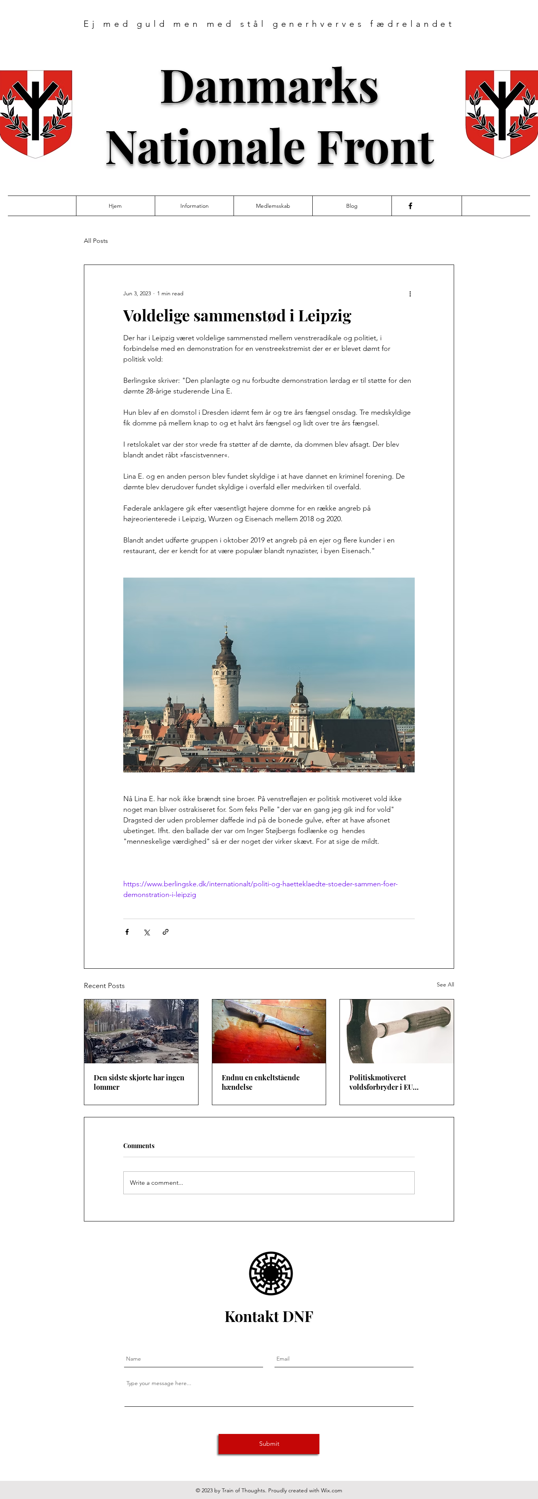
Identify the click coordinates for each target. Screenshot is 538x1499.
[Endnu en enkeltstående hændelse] (269, 1031)
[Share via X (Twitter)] (146, 932)
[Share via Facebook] (127, 932)
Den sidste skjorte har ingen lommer (139, 1082)
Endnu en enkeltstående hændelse (261, 1082)
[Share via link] (165, 932)
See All (445, 984)
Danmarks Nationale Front (269, 114)
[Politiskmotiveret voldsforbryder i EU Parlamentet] (397, 1031)
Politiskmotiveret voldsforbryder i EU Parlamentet (381, 1082)
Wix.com (331, 1490)
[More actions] (410, 293)
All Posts (96, 240)
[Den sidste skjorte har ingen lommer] (141, 1031)
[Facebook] (410, 205)
